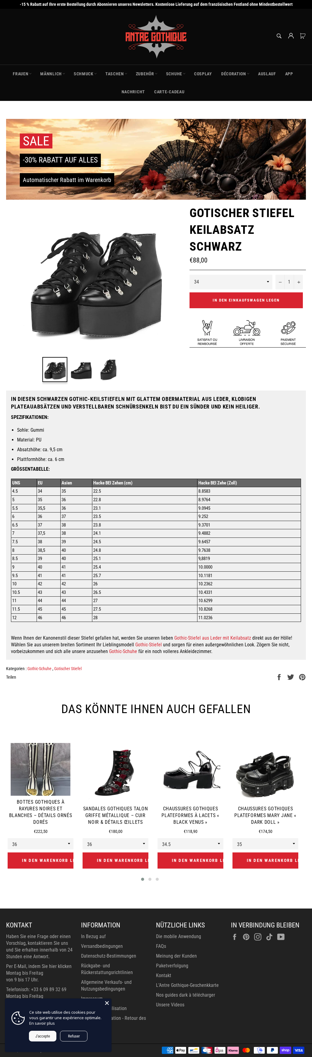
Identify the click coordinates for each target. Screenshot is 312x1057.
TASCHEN (114, 73)
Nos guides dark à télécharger (185, 995)
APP (289, 73)
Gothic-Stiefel (148, 645)
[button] (142, 879)
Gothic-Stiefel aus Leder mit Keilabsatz (212, 638)
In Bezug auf (93, 936)
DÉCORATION (233, 73)
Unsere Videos (170, 1005)
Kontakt (163, 975)
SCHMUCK (84, 73)
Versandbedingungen (102, 946)
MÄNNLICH (51, 73)
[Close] (107, 1003)
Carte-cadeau (169, 91)
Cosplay (203, 73)
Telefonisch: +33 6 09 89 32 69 (36, 989)
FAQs (161, 946)
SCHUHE (174, 73)
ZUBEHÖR (145, 73)
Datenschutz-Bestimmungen (108, 956)
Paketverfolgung (172, 966)
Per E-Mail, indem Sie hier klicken (39, 966)
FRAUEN (20, 73)
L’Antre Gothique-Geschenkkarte (187, 985)
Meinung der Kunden (176, 956)
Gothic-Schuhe (123, 651)
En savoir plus (42, 1023)
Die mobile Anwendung (178, 936)
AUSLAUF (267, 73)
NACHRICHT (133, 91)
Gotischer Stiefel (68, 668)
